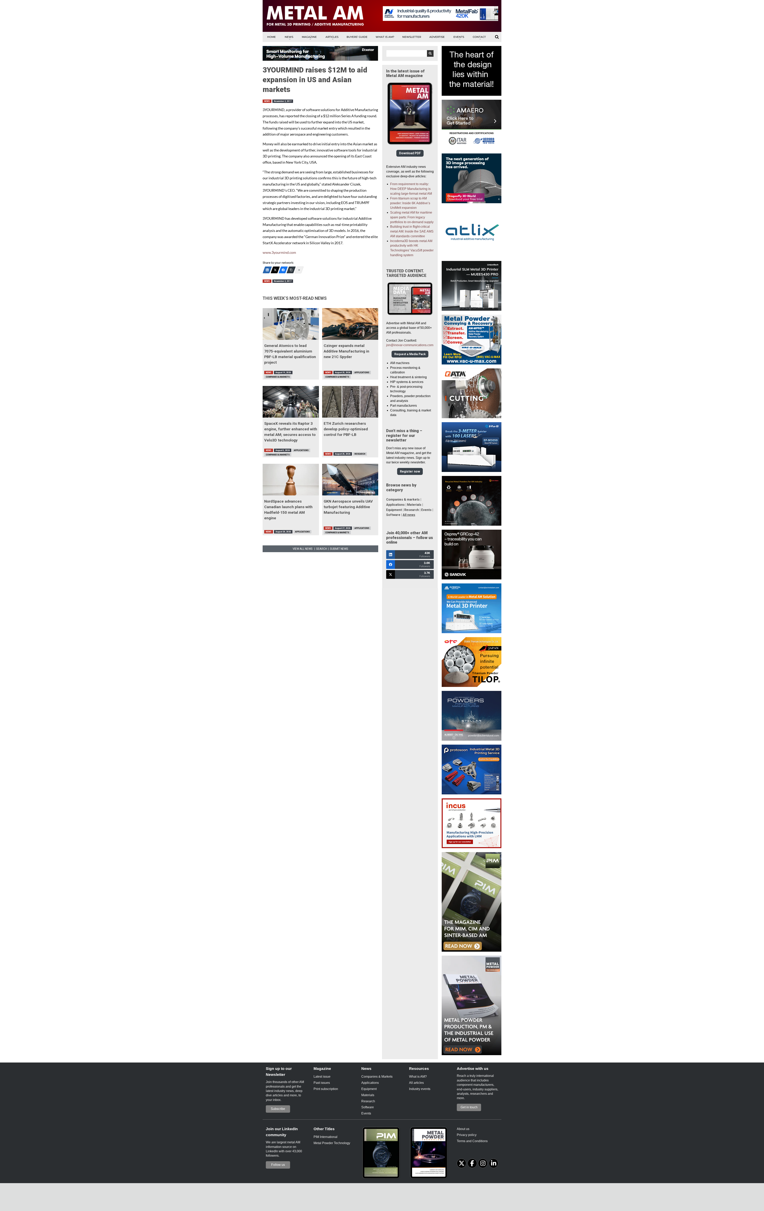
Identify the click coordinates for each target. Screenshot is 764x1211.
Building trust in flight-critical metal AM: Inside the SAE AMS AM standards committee (412, 231)
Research (360, 454)
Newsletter (411, 36)
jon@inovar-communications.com (409, 345)
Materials (414, 505)
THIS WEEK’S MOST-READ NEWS (295, 298)
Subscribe (278, 1108)
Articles (331, 36)
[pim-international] (382, 1154)
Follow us (278, 1164)
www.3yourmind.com (279, 252)
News (289, 36)
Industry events (419, 1089)
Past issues (322, 1082)
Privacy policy (467, 1135)
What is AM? (385, 36)
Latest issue (322, 1076)
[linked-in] (493, 1163)
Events (458, 36)
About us (463, 1129)
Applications (362, 372)
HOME (271, 36)
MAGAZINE (309, 36)
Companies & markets (403, 499)
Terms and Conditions (472, 1141)
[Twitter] (275, 270)
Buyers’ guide (357, 36)
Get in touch (469, 1107)
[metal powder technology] (429, 1154)
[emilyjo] (283, 270)
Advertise (437, 36)
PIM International (325, 1137)
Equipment (394, 510)
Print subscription (326, 1089)
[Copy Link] (291, 270)
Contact (479, 36)
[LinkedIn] (267, 270)
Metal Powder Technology (332, 1143)
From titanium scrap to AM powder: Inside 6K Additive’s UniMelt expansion (410, 203)
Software (393, 515)
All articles (416, 1082)
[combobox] (410, 53)
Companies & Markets (278, 377)
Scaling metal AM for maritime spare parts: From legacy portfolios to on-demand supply (412, 217)
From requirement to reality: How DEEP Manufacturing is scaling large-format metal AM (411, 188)
